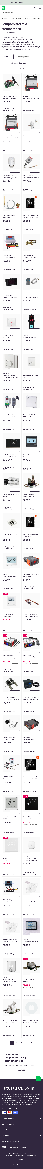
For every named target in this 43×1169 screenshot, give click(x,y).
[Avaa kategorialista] (39, 8)
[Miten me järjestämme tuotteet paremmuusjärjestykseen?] (8, 63)
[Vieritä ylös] (38, 1078)
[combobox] (21, 12)
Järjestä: (14, 63)
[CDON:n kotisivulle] (3, 8)
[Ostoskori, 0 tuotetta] (35, 8)
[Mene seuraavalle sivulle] (36, 1043)
